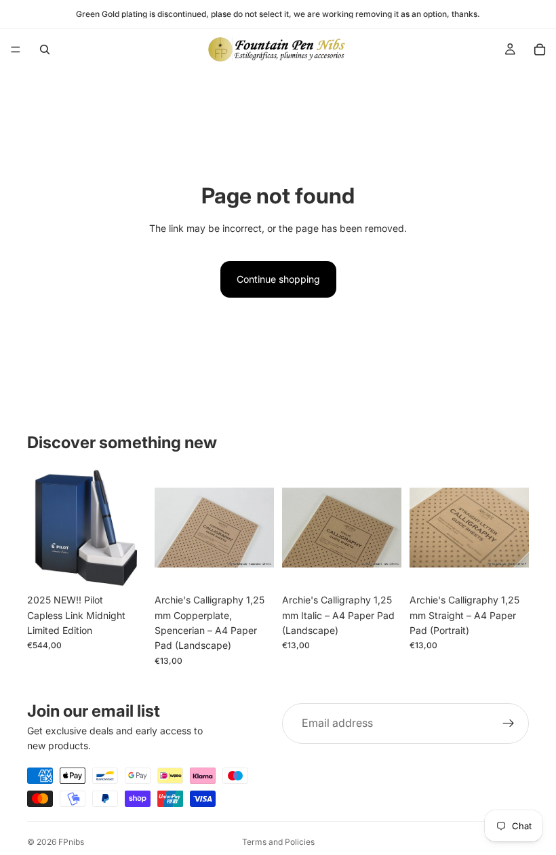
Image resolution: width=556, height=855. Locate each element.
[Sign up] (508, 723)
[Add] (125, 566)
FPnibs (71, 842)
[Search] (45, 49)
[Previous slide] (169, 527)
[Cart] (540, 49)
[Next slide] (259, 527)
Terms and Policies (278, 842)
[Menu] (15, 49)
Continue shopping (278, 279)
